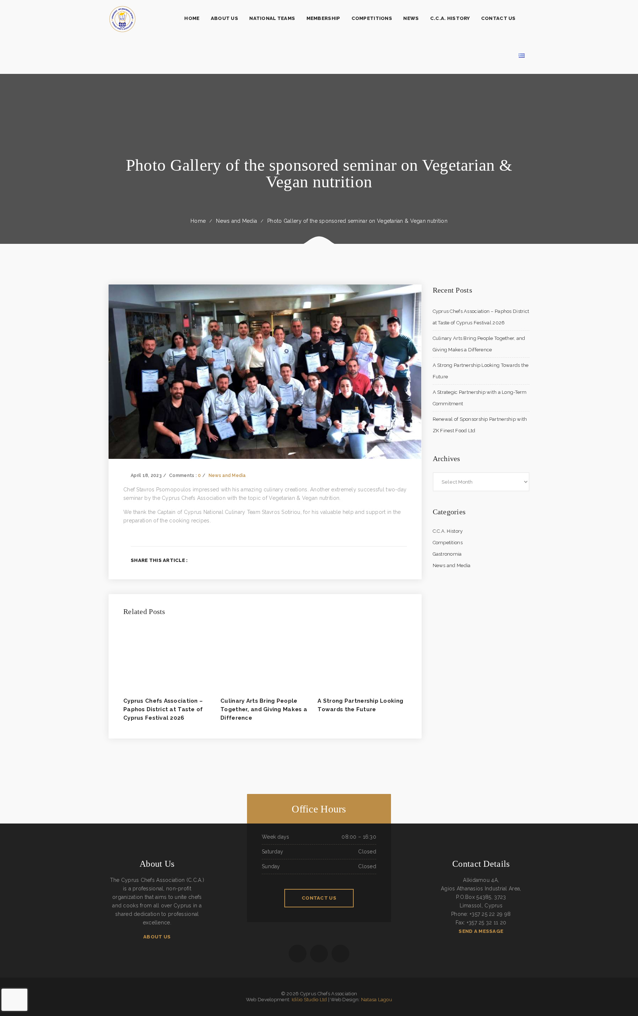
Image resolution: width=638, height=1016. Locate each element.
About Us (157, 937)
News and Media (236, 221)
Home (198, 221)
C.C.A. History (448, 531)
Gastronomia (447, 554)
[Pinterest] (404, 560)
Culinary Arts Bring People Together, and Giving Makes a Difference (263, 709)
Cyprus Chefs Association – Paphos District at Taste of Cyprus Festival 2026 (163, 709)
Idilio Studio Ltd (309, 999)
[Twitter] (380, 560)
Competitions (448, 542)
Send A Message (481, 931)
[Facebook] (369, 560)
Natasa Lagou (376, 999)
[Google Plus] (393, 560)
